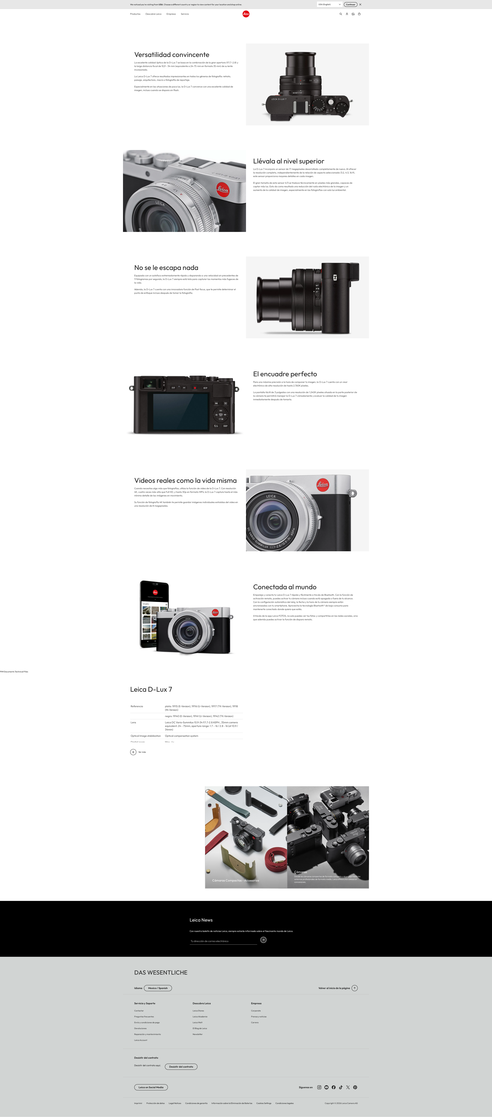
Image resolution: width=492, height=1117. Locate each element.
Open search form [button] (340, 14)
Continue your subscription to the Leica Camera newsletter (263, 940)
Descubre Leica (153, 13)
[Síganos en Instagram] (319, 1087)
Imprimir (138, 1103)
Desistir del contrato (181, 1066)
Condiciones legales (284, 1103)
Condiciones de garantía (196, 1103)
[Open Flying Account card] (347, 14)
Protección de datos (155, 1103)
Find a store (353, 14)
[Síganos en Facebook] (333, 1087)
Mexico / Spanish (158, 988)
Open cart (359, 14)
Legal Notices (175, 1103)
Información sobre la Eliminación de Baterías (232, 1103)
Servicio (185, 13)
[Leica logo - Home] (246, 13)
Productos (135, 13)
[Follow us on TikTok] (340, 1087)
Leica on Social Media (151, 1087)
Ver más (142, 752)
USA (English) (325, 4)
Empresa (171, 13)
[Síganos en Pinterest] (355, 1087)
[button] (355, 988)
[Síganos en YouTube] (326, 1087)
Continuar (350, 4)
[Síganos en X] (348, 1087)
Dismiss (360, 4)
